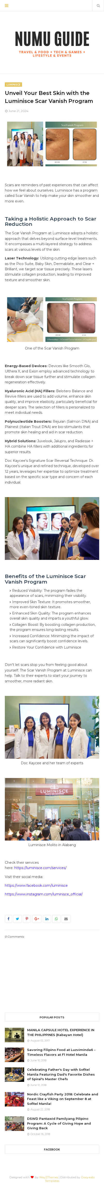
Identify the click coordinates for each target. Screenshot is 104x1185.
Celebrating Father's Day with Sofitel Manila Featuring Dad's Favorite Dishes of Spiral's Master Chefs (61, 1074)
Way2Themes (48, 1177)
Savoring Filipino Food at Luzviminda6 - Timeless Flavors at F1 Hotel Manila (61, 1052)
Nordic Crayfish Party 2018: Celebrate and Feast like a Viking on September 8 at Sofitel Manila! (62, 1099)
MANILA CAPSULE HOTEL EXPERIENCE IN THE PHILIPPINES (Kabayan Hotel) (60, 1032)
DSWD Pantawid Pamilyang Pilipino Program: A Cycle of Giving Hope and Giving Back (59, 1123)
